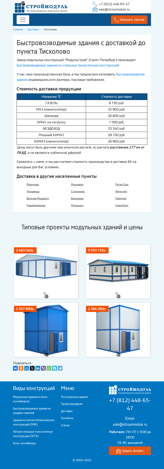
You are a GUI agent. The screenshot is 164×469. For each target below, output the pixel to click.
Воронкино (77, 198)
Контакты (67, 418)
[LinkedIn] (37, 368)
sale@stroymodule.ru (114, 9)
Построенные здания (74, 397)
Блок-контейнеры (24, 443)
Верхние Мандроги (38, 198)
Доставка (66, 411)
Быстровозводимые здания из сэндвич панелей (32, 411)
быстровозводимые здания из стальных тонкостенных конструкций (68, 65)
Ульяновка (77, 184)
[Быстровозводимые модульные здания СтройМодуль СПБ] (41, 6)
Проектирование (71, 404)
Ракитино (120, 198)
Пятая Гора (121, 184)
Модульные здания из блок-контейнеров (31, 399)
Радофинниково (36, 205)
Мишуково (33, 184)
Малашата (77, 205)
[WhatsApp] (49, 368)
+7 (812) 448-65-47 (114, 4)
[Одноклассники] (21, 368)
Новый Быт (121, 205)
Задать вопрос (132, 450)
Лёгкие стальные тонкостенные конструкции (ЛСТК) (33, 434)
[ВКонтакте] (15, 368)
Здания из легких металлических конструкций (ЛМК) (33, 422)
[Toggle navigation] (23, 19)
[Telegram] (60, 368)
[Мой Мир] (26, 368)
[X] (32, 368)
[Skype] (54, 368)
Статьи (65, 425)
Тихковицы (33, 191)
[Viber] (43, 368)
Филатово (121, 191)
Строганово (78, 191)
